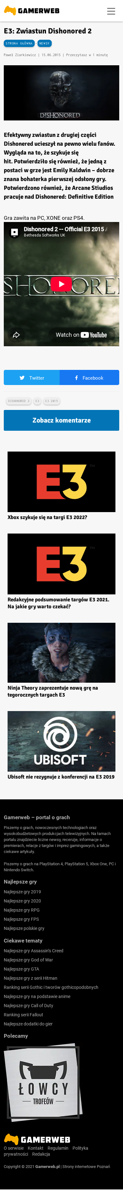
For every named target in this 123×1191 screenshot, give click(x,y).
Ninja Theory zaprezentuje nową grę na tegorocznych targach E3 (53, 691)
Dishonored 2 (18, 401)
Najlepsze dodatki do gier (28, 1023)
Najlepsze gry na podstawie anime (37, 996)
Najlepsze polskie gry (24, 928)
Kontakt (36, 1148)
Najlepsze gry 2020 (22, 900)
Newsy (44, 43)
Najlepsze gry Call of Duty (28, 1005)
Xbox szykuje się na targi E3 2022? (47, 517)
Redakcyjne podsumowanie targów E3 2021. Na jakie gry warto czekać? (58, 603)
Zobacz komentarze (61, 420)
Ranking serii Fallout (23, 1014)
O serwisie (14, 1148)
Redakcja (41, 1154)
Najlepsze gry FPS (21, 919)
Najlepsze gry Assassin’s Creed (33, 950)
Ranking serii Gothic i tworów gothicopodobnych (51, 987)
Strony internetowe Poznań (86, 1166)
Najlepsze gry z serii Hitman (30, 978)
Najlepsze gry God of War (28, 959)
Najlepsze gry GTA (21, 969)
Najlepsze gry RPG (22, 910)
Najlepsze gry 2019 (22, 891)
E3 (37, 401)
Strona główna (19, 43)
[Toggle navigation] (111, 10)
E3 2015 (51, 401)
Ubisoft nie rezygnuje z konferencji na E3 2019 (61, 777)
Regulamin (58, 1148)
